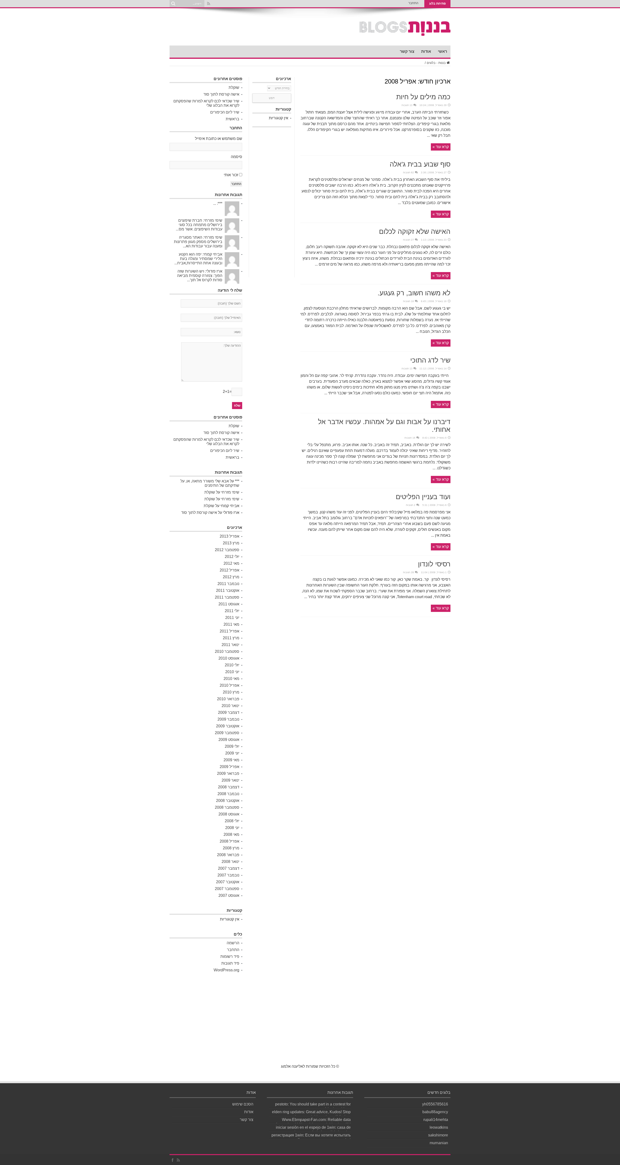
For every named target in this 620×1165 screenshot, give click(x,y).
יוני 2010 (232, 672)
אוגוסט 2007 (228, 895)
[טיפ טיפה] (405, 33)
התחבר (413, 3)
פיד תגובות (230, 963)
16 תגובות (408, 301)
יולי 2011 (232, 611)
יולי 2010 (232, 665)
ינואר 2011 (230, 645)
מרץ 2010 (231, 692)
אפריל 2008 (229, 841)
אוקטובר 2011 (227, 590)
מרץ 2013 (231, 543)
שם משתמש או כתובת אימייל (218, 139)
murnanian (439, 1143)
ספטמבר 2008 (227, 807)
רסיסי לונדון (434, 564)
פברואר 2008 (228, 855)
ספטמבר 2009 (227, 733)
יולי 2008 (232, 821)
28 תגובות (408, 572)
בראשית (232, 119)
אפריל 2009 (229, 767)
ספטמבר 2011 (227, 597)
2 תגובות (410, 505)
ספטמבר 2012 (227, 550)
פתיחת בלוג (437, 3)
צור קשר (407, 51)
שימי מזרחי (230, 492)
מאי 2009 (231, 760)
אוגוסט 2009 (228, 740)
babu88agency (435, 1112)
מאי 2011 (231, 624)
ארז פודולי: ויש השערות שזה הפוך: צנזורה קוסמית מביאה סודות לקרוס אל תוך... (199, 275)
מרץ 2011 (231, 638)
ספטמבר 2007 (227, 889)
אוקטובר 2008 (227, 801)
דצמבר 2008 (228, 787)
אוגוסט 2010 (228, 658)
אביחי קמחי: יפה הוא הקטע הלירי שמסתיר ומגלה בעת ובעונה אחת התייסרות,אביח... (198, 258)
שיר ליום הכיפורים (224, 112)
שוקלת (234, 87)
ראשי (442, 51)
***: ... (217, 203)
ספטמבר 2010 (227, 651)
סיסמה (236, 157)
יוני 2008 (232, 828)
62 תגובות (408, 172)
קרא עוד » (441, 147)
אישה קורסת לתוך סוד (221, 94)
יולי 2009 (232, 746)
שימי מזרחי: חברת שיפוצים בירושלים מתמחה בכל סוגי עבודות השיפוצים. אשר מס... (199, 224)
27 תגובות (408, 239)
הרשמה (233, 943)
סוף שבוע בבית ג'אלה (420, 164)
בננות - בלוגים (436, 63)
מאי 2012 (231, 563)
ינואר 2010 (230, 706)
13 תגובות (407, 105)
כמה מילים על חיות (423, 97)
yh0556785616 (435, 1104)
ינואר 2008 (230, 862)
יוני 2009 (232, 753)
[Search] (173, 3)
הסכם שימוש (242, 1104)
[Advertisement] (271, 202)
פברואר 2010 (228, 699)
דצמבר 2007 (228, 868)
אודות (426, 51)
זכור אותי (231, 175)
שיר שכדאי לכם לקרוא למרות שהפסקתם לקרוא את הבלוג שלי (206, 103)
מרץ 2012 (231, 577)
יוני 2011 (232, 618)
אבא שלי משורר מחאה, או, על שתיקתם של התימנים (209, 483)
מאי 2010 (231, 679)
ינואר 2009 (230, 780)
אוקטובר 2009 (227, 726)
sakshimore (438, 1135)
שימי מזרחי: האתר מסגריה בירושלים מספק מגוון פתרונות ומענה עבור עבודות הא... (198, 241)
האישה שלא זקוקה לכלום (414, 231)
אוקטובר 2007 (227, 882)
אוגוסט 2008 (228, 814)
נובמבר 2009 (228, 719)
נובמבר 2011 (228, 584)
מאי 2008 (231, 834)
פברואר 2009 (228, 773)
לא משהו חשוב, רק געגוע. (414, 293)
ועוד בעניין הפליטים (423, 497)
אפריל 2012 (229, 570)
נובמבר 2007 (228, 875)
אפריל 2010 (229, 685)
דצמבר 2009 (228, 712)
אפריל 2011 (229, 631)
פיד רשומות (229, 956)
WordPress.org (226, 970)
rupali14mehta (435, 1120)
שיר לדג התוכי (430, 360)
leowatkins (439, 1127)
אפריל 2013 (229, 536)
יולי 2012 (232, 557)
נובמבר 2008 (228, 794)
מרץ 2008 (231, 848)
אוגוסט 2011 (228, 604)
